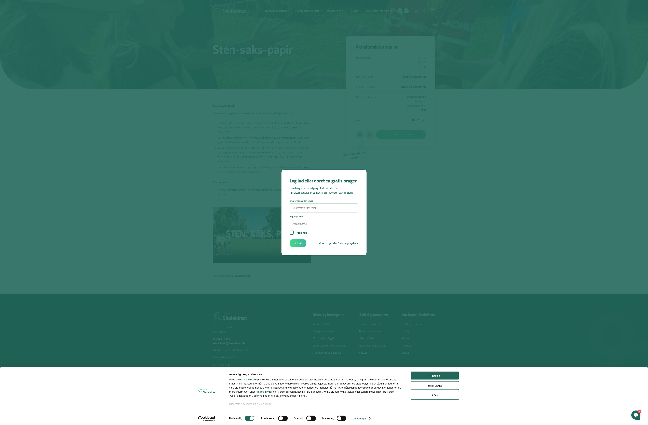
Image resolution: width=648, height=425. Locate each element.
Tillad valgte (435, 385)
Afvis (435, 395)
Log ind (298, 243)
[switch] (283, 418)
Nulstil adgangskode (348, 243)
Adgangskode (296, 216)
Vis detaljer (359, 418)
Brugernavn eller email (301, 201)
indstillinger (265, 391)
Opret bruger (325, 243)
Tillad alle (434, 375)
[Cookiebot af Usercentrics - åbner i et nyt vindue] (207, 418)
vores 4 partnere (246, 379)
